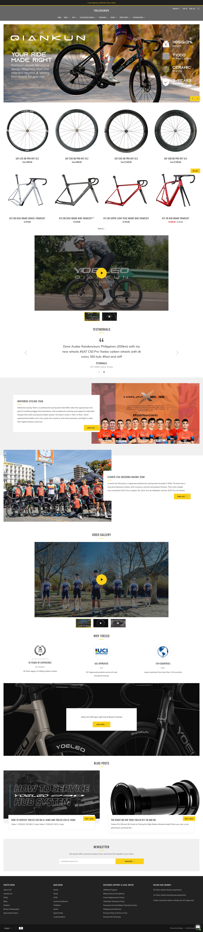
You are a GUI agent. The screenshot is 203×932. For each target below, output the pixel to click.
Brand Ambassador (11, 909)
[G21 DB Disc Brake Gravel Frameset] (27, 191)
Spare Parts (124, 17)
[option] (101, 63)
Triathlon (102, 17)
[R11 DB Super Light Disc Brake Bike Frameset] (126, 191)
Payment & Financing (112, 917)
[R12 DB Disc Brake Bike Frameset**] (77, 191)
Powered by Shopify (176, 928)
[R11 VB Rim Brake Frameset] (175, 191)
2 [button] (100, 100)
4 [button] (105, 100)
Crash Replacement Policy (113, 897)
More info (91, 428)
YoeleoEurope (101, 10)
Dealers (7, 905)
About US (7, 890)
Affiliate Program (110, 890)
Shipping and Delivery (112, 909)
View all (101, 228)
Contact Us (8, 893)
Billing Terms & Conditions (114, 893)
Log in (185, 8)
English (175, 8)
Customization (138, 17)
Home (59, 17)
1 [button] (97, 100)
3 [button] (102, 100)
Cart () (192, 8)
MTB (73, 17)
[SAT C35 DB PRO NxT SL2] (27, 131)
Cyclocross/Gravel (87, 17)
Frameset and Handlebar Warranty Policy (120, 905)
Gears (113, 17)
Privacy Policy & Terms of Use (115, 913)
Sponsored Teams (11, 913)
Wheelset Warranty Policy (114, 901)
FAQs (6, 897)
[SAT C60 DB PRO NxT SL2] (126, 131)
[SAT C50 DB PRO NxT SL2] (77, 131)
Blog (5, 901)
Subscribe (128, 861)
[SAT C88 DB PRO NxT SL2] (175, 131)
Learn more (100, 724)
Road (66, 17)
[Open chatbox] (198, 927)
